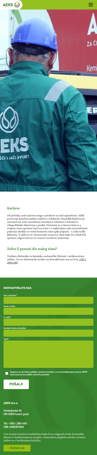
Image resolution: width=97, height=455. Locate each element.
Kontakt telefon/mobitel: (15, 328)
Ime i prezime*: (10, 295)
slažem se (17, 448)
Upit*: (6, 339)
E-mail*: (7, 317)
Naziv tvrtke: (9, 306)
